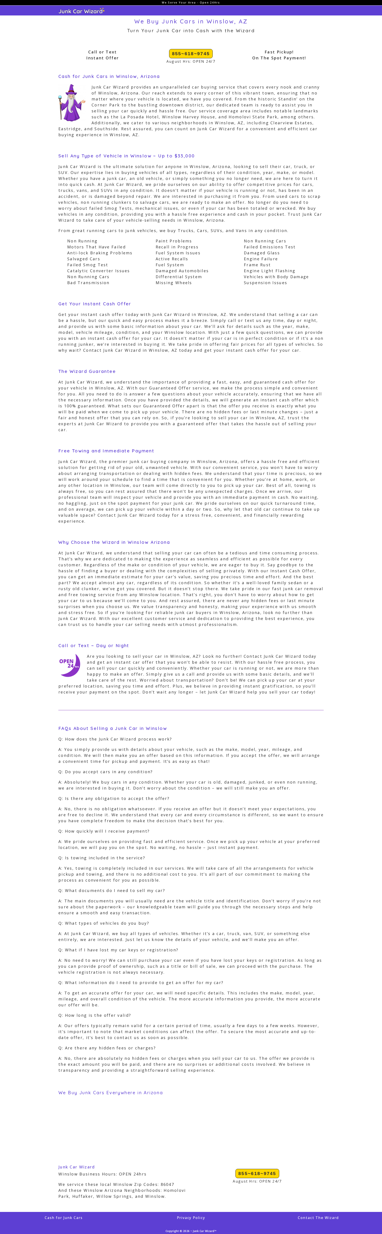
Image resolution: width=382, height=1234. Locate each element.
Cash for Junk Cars (64, 1217)
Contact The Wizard (318, 1217)
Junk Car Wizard (76, 1167)
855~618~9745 (191, 53)
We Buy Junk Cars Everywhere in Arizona (110, 1092)
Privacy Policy (191, 1217)
